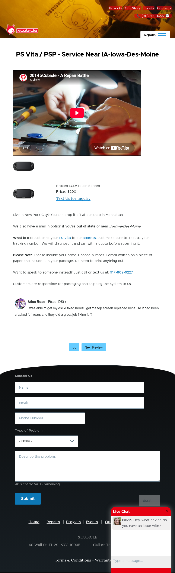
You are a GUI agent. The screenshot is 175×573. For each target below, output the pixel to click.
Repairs (53, 521)
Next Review (94, 347)
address (89, 238)
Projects (115, 8)
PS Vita (65, 238)
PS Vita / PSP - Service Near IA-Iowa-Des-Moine (87, 54)
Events (148, 8)
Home (33, 521)
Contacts (164, 8)
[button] (23, 166)
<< (74, 347)
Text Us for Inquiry (73, 198)
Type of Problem (28, 430)
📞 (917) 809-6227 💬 (153, 16)
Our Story (132, 8)
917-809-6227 (121, 272)
